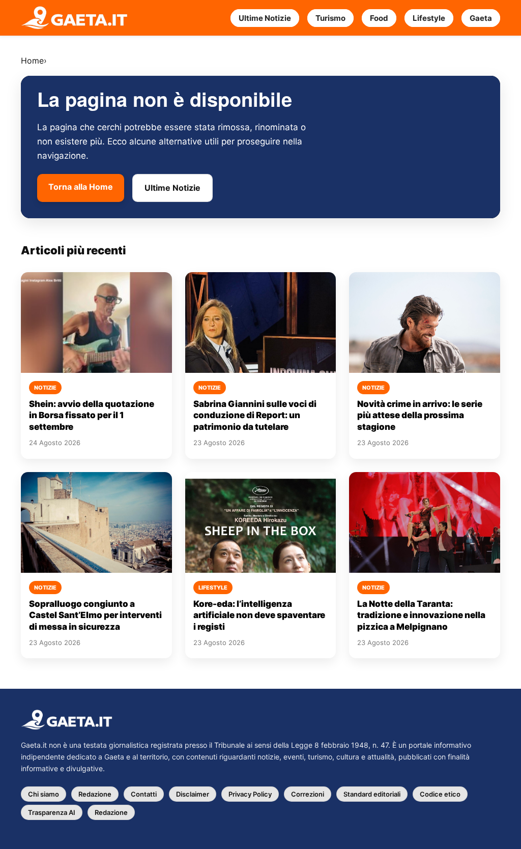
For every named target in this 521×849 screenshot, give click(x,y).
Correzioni (307, 794)
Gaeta (481, 18)
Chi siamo (43, 794)
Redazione (94, 794)
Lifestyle (429, 18)
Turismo (330, 18)
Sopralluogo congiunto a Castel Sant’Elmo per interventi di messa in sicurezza (95, 615)
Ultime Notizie (265, 18)
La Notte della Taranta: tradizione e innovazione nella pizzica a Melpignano (421, 615)
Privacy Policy (250, 794)
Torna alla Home (80, 187)
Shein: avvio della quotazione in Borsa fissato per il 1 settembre (91, 415)
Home (32, 60)
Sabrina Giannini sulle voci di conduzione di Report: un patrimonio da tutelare (254, 415)
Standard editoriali (371, 794)
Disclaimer (192, 794)
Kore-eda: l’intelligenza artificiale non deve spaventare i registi (259, 615)
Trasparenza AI (51, 812)
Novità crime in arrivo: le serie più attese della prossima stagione (419, 415)
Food (379, 18)
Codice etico (440, 794)
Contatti (144, 794)
